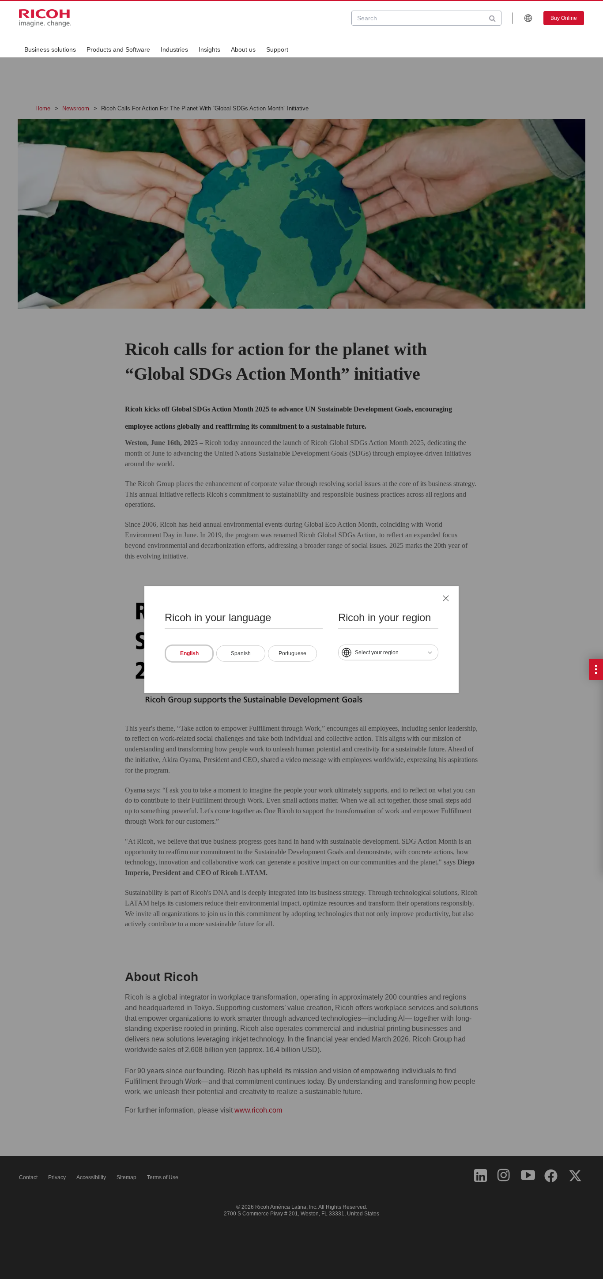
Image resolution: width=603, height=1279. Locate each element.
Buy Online (563, 18)
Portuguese (292, 653)
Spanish (241, 653)
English (189, 653)
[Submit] (492, 18)
